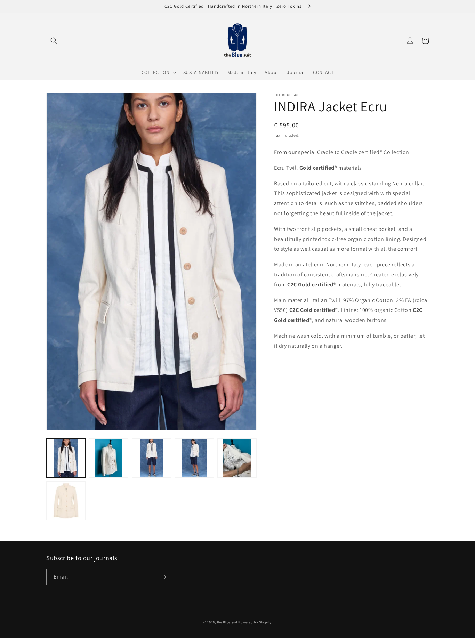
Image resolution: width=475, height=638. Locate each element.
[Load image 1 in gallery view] (66, 458)
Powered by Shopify (255, 622)
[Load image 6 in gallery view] (66, 500)
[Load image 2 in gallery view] (108, 458)
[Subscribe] (163, 577)
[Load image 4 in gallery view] (194, 458)
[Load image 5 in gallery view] (237, 458)
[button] (54, 40)
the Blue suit (227, 622)
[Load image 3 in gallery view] (151, 458)
